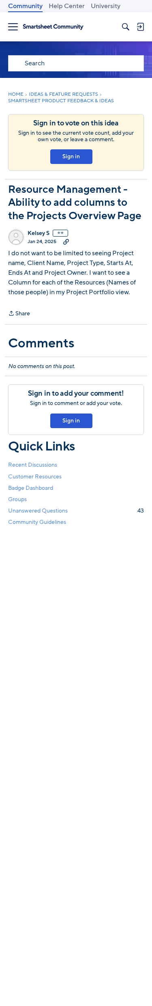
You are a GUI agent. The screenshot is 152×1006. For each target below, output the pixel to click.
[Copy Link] (66, 241)
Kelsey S (38, 233)
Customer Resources (35, 476)
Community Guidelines (37, 522)
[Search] (125, 27)
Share (19, 314)
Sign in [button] (71, 156)
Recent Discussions (32, 465)
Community (25, 6)
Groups (17, 499)
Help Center (67, 6)
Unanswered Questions (76, 511)
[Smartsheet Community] (53, 27)
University (105, 6)
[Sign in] (140, 27)
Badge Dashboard (30, 488)
